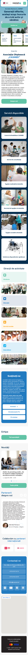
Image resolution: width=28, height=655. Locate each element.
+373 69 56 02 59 (14, 577)
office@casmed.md (14, 582)
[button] (24, 3)
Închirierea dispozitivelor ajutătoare (14, 257)
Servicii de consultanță (14, 159)
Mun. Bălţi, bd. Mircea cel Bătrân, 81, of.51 (14, 566)
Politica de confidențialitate (14, 639)
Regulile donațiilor (14, 641)
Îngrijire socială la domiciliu (14, 232)
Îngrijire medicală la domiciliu (14, 184)
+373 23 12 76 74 (14, 571)
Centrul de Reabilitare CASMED (14, 135)
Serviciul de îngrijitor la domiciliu (14, 208)
